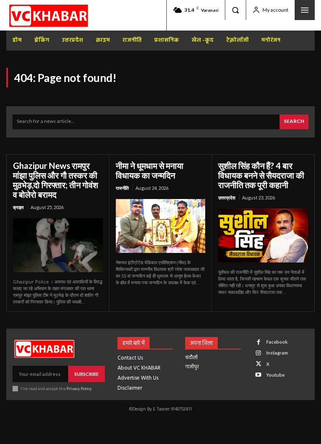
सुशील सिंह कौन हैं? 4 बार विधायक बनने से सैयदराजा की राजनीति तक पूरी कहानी (261, 175)
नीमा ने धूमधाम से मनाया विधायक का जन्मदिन (149, 170)
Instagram (277, 352)
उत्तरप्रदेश (226, 197)
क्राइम (18, 207)
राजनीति (122, 188)
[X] (258, 364)
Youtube (275, 375)
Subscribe (86, 374)
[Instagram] (258, 353)
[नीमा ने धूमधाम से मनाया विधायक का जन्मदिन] (161, 226)
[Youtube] (258, 375)
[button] (235, 10)
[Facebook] (258, 342)
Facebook (277, 341)
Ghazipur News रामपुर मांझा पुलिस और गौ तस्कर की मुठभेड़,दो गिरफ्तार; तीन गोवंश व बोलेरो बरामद (55, 180)
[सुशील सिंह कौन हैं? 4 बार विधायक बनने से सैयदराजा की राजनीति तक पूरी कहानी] (263, 236)
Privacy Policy (78, 388)
